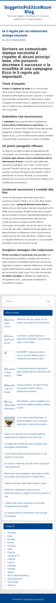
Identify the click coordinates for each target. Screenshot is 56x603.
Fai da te (11, 546)
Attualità (11, 532)
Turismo (11, 585)
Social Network (15, 578)
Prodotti (11, 569)
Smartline (39, 599)
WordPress (28, 599)
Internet (11, 559)
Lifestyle (11, 565)
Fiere (9, 549)
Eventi (10, 542)
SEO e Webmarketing (16, 40)
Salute (10, 572)
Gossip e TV (13, 555)
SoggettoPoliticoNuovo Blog (29, 9)
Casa (9, 536)
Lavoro (10, 562)
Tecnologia (12, 582)
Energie (11, 539)
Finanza (11, 552)
